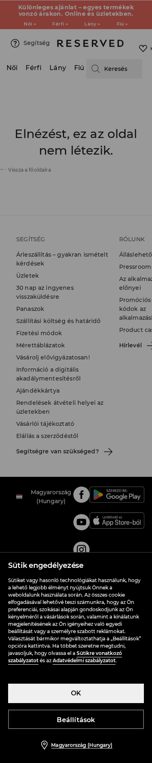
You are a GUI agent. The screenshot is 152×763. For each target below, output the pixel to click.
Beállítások (76, 720)
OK (76, 693)
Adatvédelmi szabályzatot (84, 660)
